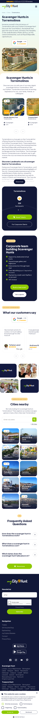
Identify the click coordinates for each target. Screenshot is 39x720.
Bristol (17, 671)
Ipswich (11, 675)
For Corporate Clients (19, 224)
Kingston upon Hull (8, 679)
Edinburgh (5, 673)
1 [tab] (18, 209)
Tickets (4, 625)
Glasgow (10, 671)
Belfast (26, 673)
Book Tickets (21, 217)
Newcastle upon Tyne (9, 677)
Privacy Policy (20, 607)
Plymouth (20, 677)
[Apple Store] (19, 646)
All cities (34, 424)
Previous (16, 131)
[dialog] (19, 705)
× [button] (37, 693)
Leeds (4, 671)
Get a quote (19, 294)
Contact (5, 636)
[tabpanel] (19, 201)
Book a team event (19, 287)
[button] (20, 717)
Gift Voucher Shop (8, 628)
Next (23, 131)
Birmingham (26, 669)
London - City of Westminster (11, 669)
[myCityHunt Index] (12, 6)
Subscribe (19, 612)
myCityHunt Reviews (8, 633)
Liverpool (13, 673)
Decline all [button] (29, 712)
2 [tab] (21, 209)
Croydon (20, 689)
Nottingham (20, 675)
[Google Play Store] (19, 652)
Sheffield (23, 687)
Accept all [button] (10, 712)
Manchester (24, 671)
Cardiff (20, 673)
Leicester (5, 675)
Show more (19, 182)
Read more (27, 700)
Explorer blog (6, 630)
